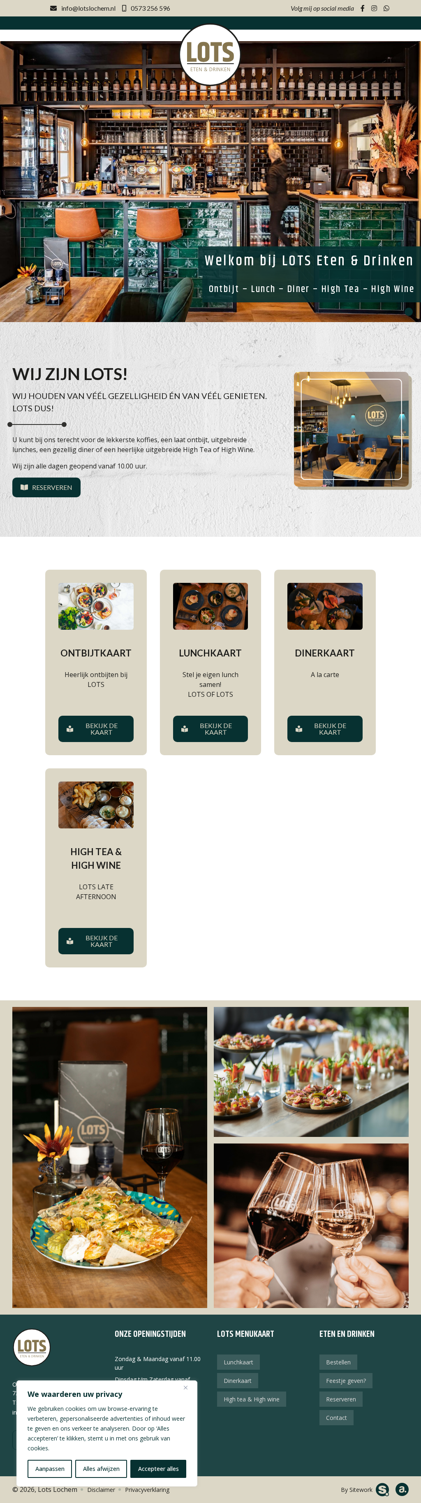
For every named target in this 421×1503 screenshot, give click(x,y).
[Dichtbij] (189, 1387)
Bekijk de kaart (102, 728)
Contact (336, 1418)
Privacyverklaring (147, 1490)
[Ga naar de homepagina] (210, 54)
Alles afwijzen (101, 1469)
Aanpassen (50, 1469)
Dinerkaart (238, 1381)
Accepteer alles (158, 1469)
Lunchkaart (238, 1362)
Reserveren (52, 487)
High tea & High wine (252, 1399)
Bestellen (338, 1362)
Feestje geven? (346, 1381)
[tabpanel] (210, 181)
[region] (106, 1433)
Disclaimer (101, 1490)
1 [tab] (409, 312)
